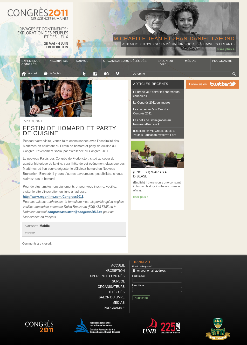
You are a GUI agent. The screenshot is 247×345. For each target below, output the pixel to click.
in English (55, 73)
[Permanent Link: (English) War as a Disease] (157, 167)
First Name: (138, 276)
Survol (82, 60)
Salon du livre (165, 62)
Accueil (32, 73)
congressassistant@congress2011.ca (75, 212)
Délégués (138, 60)
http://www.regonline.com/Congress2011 (53, 196)
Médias (190, 60)
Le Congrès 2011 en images (151, 102)
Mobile (45, 226)
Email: (141, 266)
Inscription (59, 60)
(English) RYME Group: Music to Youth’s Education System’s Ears (154, 133)
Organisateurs (116, 60)
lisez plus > (226, 49)
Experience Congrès (31, 62)
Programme (222, 60)
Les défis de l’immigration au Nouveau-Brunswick (152, 122)
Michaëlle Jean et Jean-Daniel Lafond (174, 38)
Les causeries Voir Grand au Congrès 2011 (151, 111)
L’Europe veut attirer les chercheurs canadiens (156, 94)
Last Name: (138, 285)
